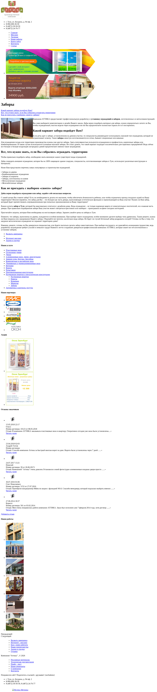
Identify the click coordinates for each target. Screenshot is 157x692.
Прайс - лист (16, 664)
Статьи (14, 46)
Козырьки (15, 281)
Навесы (14, 279)
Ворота (9, 268)
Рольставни (11, 270)
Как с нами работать (19, 645)
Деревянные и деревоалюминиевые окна (23, 263)
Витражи (9, 266)
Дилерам (14, 37)
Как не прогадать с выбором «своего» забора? (20, 115)
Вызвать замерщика (14, 234)
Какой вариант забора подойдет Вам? (16, 110)
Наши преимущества (19, 647)
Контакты (15, 44)
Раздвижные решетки (20, 277)
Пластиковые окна (13, 250)
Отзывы (14, 651)
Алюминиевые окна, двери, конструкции (23, 257)
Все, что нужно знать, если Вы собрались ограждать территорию (28, 113)
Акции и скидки (13, 240)
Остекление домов (13, 252)
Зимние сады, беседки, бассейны (19, 259)
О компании (16, 669)
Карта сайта (16, 41)
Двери (8, 255)
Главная (14, 33)
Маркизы (15, 283)
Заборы (14, 286)
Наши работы (16, 39)
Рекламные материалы (20, 660)
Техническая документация (22, 662)
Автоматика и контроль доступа (19, 288)
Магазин (14, 35)
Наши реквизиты (18, 666)
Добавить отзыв (7, 514)
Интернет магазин (13, 238)
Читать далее (11, 433)
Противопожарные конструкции (19, 272)
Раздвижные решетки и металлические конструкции (28, 274)
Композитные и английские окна (20, 261)
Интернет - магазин (19, 643)
